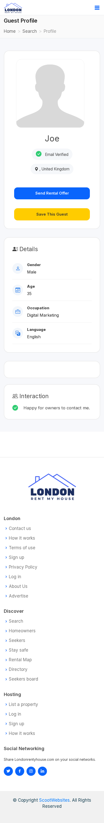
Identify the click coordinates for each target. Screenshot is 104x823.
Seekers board (23, 679)
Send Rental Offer (52, 193)
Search (29, 31)
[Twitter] (8, 771)
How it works (22, 538)
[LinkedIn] (31, 771)
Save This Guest (52, 214)
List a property (23, 704)
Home (10, 31)
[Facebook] (19, 771)
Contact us (20, 528)
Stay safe (18, 650)
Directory (18, 669)
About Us (18, 586)
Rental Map (20, 660)
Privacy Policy (23, 567)
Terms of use (22, 548)
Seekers (17, 640)
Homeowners (22, 631)
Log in (15, 577)
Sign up (16, 557)
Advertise (18, 596)
